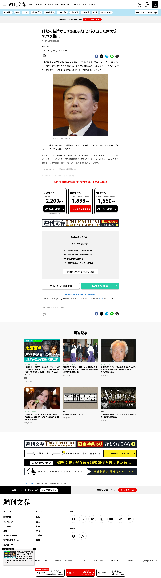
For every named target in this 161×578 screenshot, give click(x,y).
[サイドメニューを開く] (4, 4)
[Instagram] (101, 519)
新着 (31, 4)
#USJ (17, 12)
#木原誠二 (8, 12)
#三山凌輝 (85, 12)
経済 (38, 530)
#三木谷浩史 (62, 12)
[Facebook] (73, 519)
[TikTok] (120, 519)
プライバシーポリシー (40, 560)
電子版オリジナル (51, 4)
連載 (84, 4)
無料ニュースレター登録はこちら (60, 286)
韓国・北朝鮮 (63, 51)
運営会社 (131, 560)
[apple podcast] (83, 536)
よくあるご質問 (98, 560)
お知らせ (82, 560)
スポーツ (40, 535)
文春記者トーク (94, 4)
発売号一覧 (65, 4)
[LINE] (92, 519)
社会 (38, 526)
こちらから (101, 299)
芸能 (38, 521)
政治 (38, 517)
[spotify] (73, 536)
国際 (54, 51)
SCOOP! (38, 4)
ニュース (46, 51)
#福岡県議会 (49, 12)
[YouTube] (111, 519)
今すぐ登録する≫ (92, 19)
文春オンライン (115, 560)
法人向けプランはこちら (100, 286)
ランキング (76, 4)
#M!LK (25, 12)
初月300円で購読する (54, 208)
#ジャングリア (106, 12)
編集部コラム (9, 544)
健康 (38, 540)
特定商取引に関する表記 (63, 560)
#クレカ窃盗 (36, 12)
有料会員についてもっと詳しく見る (80, 271)
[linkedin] (130, 519)
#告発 (95, 12)
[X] (83, 519)
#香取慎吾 (74, 12)
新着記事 (7, 517)
